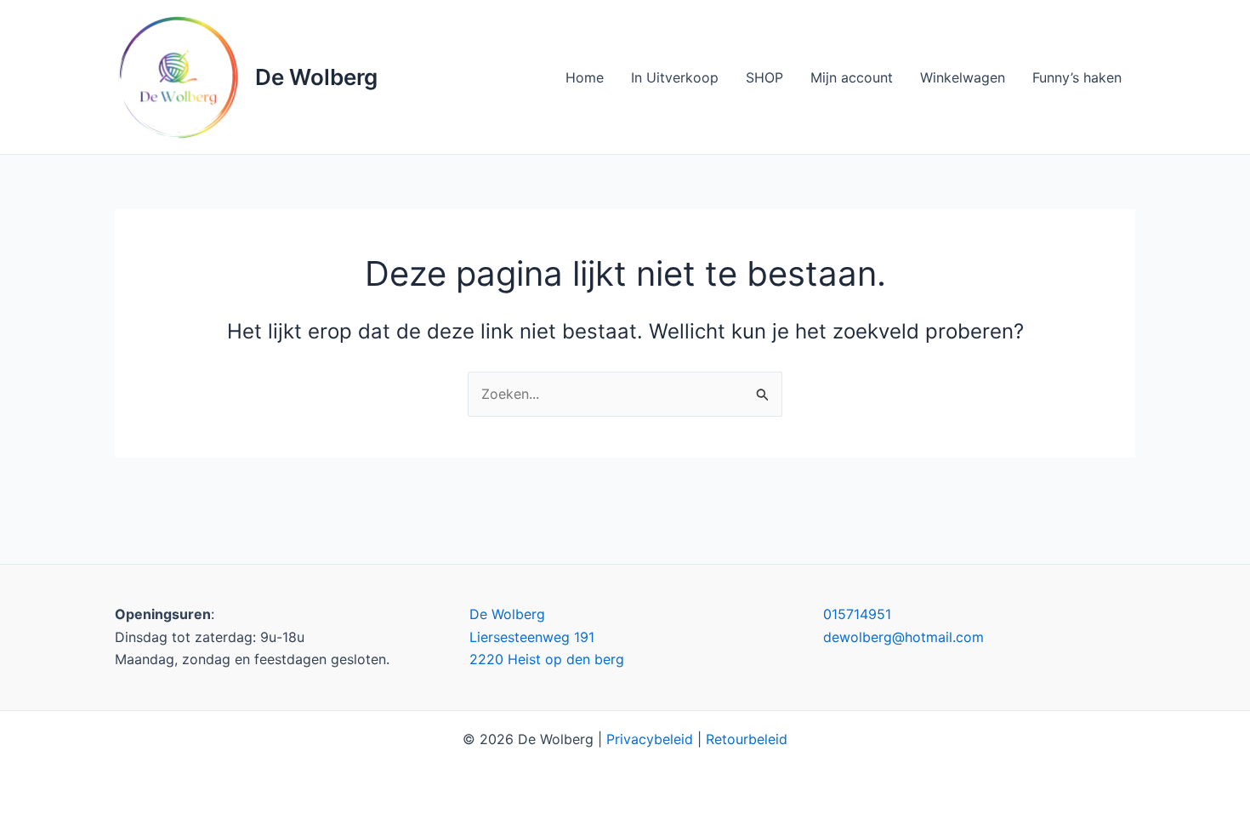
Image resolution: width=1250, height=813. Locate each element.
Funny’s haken (1077, 77)
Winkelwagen (962, 77)
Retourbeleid (746, 739)
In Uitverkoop (675, 77)
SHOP (764, 77)
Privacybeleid (649, 739)
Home (584, 77)
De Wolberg (316, 77)
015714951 (857, 614)
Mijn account (851, 77)
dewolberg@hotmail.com (903, 636)
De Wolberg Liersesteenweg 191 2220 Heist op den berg (546, 636)
